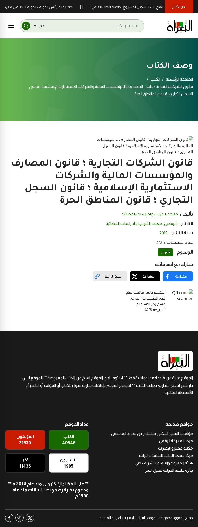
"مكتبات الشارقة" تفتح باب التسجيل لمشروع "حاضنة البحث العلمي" (146, 7)
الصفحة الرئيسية (179, 79)
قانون (165, 252)
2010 (164, 233)
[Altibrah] (180, 25)
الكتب (155, 79)
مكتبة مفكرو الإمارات (175, 448)
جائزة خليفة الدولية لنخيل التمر (169, 470)
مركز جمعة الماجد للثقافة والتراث (166, 455)
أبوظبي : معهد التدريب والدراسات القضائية (141, 223)
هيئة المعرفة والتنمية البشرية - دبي (164, 463)
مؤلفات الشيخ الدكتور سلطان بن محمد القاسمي (152, 433)
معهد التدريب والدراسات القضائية (150, 214)
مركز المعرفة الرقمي (176, 440)
